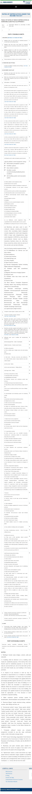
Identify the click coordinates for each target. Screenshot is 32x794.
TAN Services (9, 773)
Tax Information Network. (12, 781)
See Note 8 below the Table (10, 325)
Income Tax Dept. (10, 777)
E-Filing (7, 775)
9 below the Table (14, 334)
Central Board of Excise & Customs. (14, 779)
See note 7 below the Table (10, 316)
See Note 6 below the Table (10, 101)
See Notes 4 (6, 334)
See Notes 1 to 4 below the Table (15, 37)
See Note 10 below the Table (13, 637)
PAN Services (9, 771)
